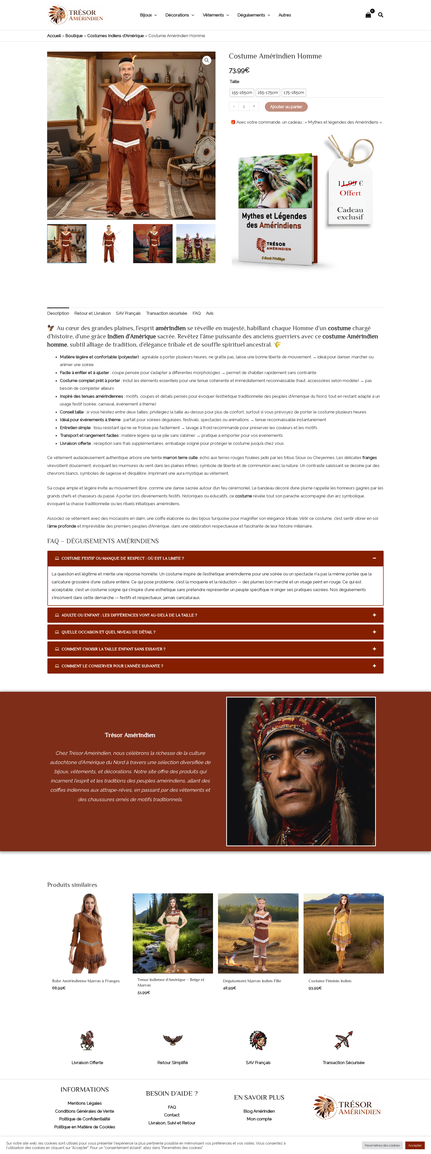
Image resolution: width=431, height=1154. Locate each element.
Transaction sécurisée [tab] (166, 313)
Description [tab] (58, 313)
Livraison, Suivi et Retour (172, 1122)
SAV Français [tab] (128, 313)
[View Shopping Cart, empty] (368, 15)
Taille (234, 81)
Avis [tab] (210, 313)
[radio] (242, 92)
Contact (172, 1114)
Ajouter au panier (286, 106)
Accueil (54, 35)
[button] (154, 15)
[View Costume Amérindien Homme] (67, 243)
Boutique (74, 35)
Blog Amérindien (259, 1111)
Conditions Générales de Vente (84, 1111)
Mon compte (259, 1118)
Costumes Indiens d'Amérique (115, 35)
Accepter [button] (415, 1145)
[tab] (215, 558)
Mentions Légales (85, 1103)
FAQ (172, 1107)
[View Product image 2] (110, 243)
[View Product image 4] (196, 243)
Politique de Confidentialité (84, 1118)
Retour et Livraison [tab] (92, 313)
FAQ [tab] (197, 313)
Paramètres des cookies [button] (382, 1145)
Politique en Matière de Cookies (84, 1126)
